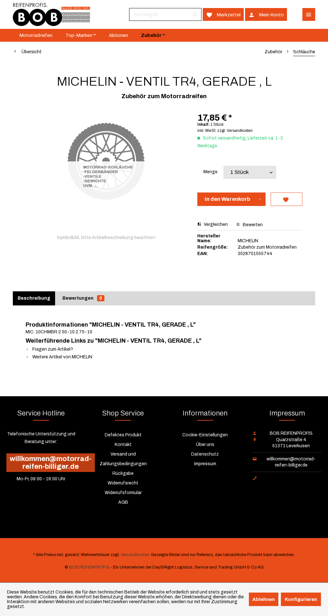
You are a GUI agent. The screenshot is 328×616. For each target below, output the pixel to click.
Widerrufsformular (123, 492)
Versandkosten (135, 554)
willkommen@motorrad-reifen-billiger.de (51, 462)
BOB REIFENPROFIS (89, 567)
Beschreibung (34, 298)
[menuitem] (165, 14)
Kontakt (123, 444)
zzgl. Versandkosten (235, 130)
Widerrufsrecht (123, 483)
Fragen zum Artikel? (52, 349)
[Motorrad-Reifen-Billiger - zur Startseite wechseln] (51, 14)
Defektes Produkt (123, 434)
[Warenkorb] (294, 14)
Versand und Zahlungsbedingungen (123, 459)
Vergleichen (215, 224)
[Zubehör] (153, 35)
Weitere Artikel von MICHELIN (61, 357)
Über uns (205, 444)
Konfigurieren (301, 599)
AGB (123, 502)
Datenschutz (205, 454)
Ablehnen (263, 599)
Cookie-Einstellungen (205, 434)
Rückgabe (123, 473)
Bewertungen (82, 298)
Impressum (205, 463)
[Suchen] (195, 14)
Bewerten (252, 224)
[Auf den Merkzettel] (286, 199)
